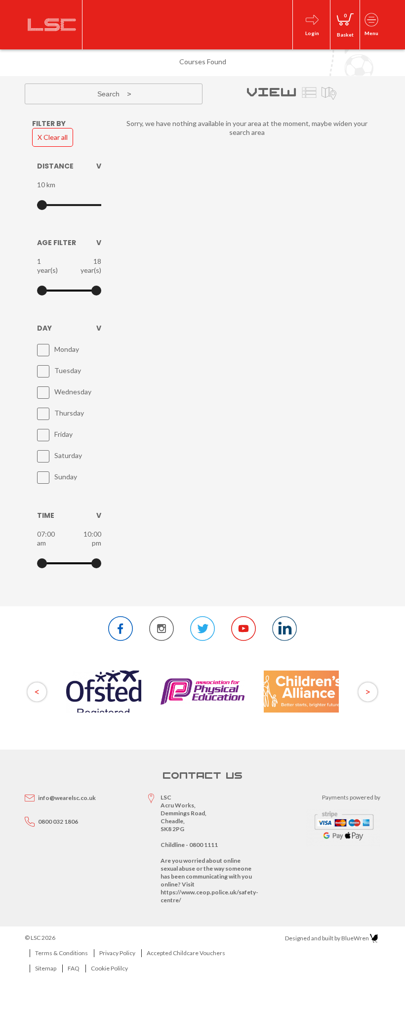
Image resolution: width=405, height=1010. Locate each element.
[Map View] (329, 94)
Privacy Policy (117, 953)
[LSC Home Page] (52, 24)
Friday (63, 434)
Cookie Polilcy (109, 968)
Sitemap (45, 968)
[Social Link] (120, 628)
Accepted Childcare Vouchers (186, 953)
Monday (66, 349)
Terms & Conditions (61, 953)
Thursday (69, 413)
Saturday (68, 455)
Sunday (65, 476)
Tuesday (67, 370)
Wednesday (72, 391)
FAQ (74, 968)
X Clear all (53, 137)
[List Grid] (309, 94)
